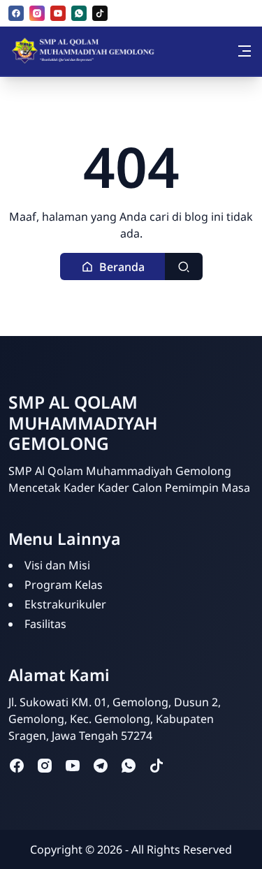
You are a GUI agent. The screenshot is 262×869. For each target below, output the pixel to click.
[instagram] (37, 13)
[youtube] (58, 13)
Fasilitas (45, 623)
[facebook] (16, 13)
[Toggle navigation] (244, 51)
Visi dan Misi (57, 565)
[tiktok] (100, 13)
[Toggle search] (184, 266)
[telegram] (100, 764)
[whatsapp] (79, 13)
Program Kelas (63, 584)
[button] (113, 266)
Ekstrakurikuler (65, 604)
